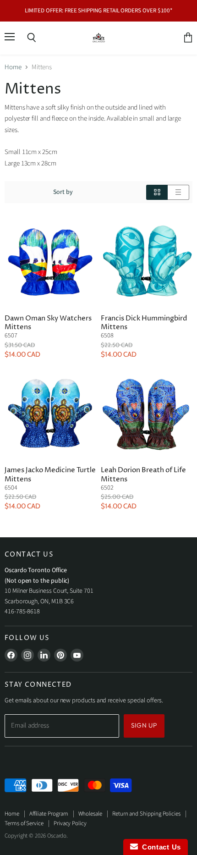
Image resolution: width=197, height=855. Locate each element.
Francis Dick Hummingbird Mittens (144, 323)
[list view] (178, 192)
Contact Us (159, 847)
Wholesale (90, 814)
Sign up (144, 725)
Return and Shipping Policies (146, 814)
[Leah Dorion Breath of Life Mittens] (146, 413)
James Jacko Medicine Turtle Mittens (50, 474)
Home (13, 67)
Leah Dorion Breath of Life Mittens (143, 474)
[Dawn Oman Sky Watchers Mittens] (50, 261)
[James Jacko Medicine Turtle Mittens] (50, 413)
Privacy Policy (70, 823)
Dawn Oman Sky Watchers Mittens (48, 323)
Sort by (63, 192)
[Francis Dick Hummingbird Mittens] (146, 261)
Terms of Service (24, 823)
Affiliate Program (48, 814)
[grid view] (157, 192)
